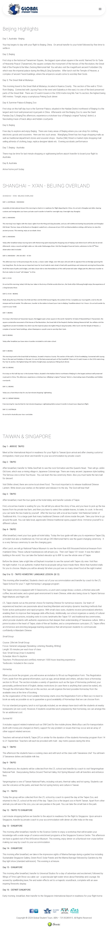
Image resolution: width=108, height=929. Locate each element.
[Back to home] (23, 9)
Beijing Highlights (20, 29)
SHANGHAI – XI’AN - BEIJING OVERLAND (46, 186)
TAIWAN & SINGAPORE (27, 436)
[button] (100, 9)
